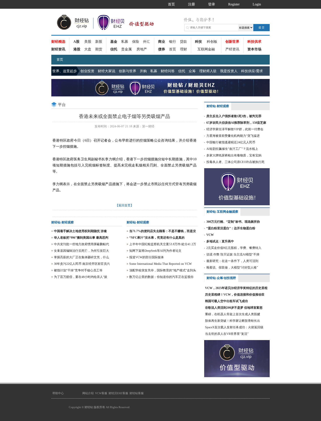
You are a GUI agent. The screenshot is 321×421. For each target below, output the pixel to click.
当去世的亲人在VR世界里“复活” (227, 333)
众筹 (192, 71)
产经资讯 (232, 49)
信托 (113, 49)
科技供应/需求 (252, 71)
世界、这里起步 (64, 71)
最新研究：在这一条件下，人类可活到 (232, 261)
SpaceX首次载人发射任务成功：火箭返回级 (234, 327)
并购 (143, 71)
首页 (172, 49)
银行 (172, 41)
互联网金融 (206, 49)
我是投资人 (229, 71)
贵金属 (126, 49)
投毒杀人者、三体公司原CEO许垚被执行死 (235, 162)
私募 (124, 41)
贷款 (183, 41)
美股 (87, 41)
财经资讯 (58, 49)
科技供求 (254, 41)
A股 (76, 41)
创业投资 (87, 71)
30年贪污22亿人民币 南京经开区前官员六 (82, 263)
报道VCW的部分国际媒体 (146, 257)
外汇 (146, 41)
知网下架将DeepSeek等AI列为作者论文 (155, 250)
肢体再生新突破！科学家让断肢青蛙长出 (232, 320)
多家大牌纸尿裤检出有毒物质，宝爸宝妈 (233, 155)
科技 (198, 41)
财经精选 (58, 41)
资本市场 (254, 49)
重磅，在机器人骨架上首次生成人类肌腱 (232, 314)
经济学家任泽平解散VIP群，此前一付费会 (234, 129)
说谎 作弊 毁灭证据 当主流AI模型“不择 (232, 254)
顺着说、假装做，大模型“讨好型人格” (232, 267)
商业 (161, 41)
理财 (183, 49)
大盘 (87, 49)
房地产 (141, 49)
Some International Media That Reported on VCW (160, 263)
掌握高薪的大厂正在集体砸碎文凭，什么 (81, 257)
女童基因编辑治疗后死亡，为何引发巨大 (81, 250)
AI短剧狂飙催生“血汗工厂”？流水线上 (232, 149)
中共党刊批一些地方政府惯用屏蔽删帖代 (81, 244)
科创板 (212, 41)
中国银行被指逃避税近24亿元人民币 (230, 142)
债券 (161, 49)
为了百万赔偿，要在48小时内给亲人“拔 (80, 277)
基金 (113, 41)
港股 (76, 49)
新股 (98, 41)
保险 (135, 41)
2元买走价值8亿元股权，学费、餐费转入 (233, 248)
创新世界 (232, 41)
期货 (98, 49)
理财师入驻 (208, 71)
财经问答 (168, 71)
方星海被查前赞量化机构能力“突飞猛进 (233, 135)
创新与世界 (127, 71)
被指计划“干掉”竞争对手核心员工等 (78, 270)
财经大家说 (106, 71)
